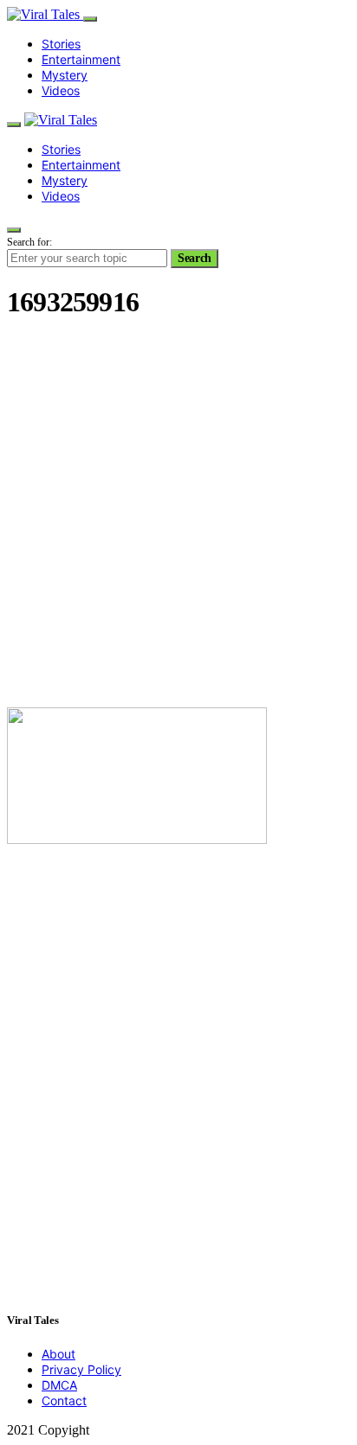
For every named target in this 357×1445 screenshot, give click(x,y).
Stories (61, 43)
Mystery (65, 74)
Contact (64, 1400)
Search (194, 258)
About (58, 1353)
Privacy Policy (81, 1369)
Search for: (29, 242)
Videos (61, 90)
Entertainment (81, 59)
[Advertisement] (178, 515)
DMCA (59, 1385)
